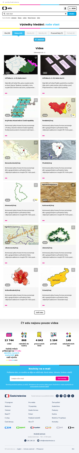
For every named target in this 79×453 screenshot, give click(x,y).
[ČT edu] (7, 9)
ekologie (13, 18)
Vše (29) (7, 33)
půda (38, 18)
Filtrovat (41, 40)
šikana (19, 18)
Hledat (71, 14)
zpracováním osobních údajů (39, 386)
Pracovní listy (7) (57, 33)
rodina (24, 18)
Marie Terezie (32, 18)
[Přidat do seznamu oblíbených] (36, 58)
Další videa (39, 312)
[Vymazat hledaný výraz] (65, 13)
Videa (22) (18, 33)
